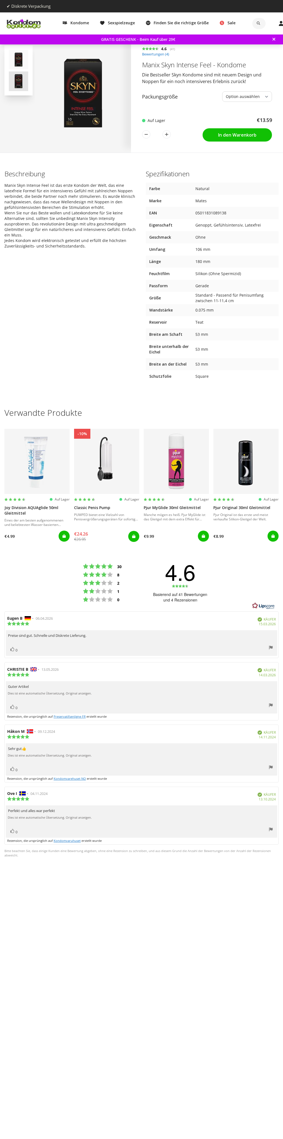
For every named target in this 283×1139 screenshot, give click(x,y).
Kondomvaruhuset (67, 841)
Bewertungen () (155, 54)
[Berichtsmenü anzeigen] (271, 648)
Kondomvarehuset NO (70, 778)
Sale (231, 22)
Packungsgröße (160, 96)
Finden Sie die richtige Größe (181, 22)
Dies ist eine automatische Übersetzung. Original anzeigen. (50, 693)
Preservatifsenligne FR (70, 716)
